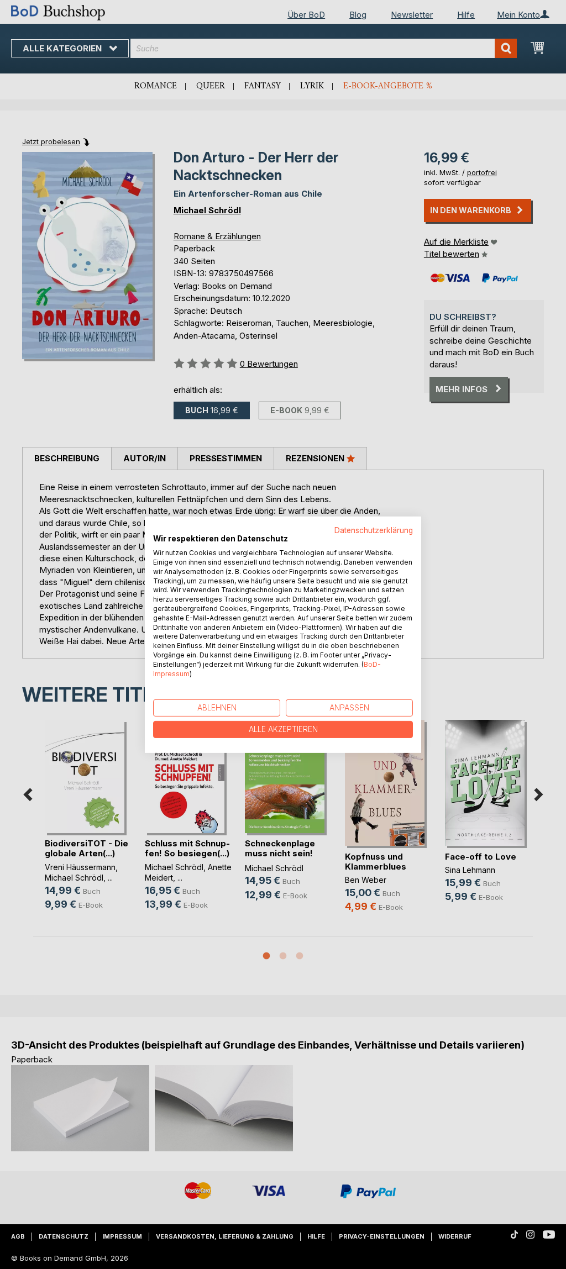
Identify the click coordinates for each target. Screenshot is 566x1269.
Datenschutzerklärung (373, 529)
